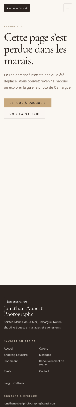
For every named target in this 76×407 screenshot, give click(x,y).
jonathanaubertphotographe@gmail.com (30, 403)
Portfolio (18, 383)
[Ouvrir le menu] (68, 8)
